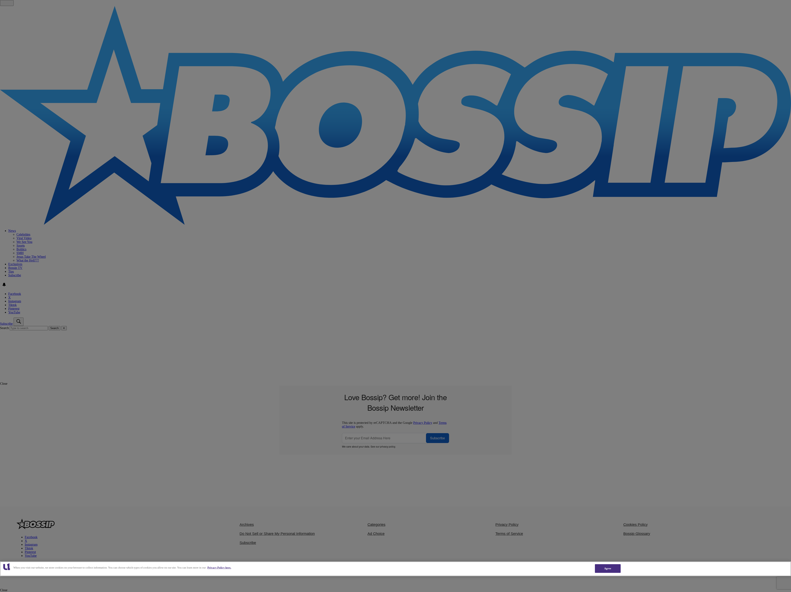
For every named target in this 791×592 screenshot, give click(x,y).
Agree (607, 568)
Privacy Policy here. (219, 567)
